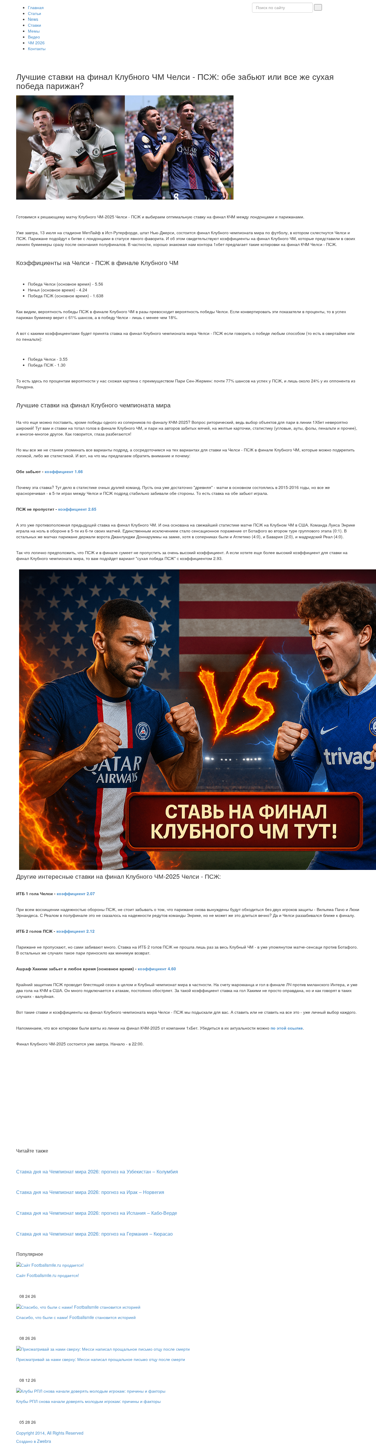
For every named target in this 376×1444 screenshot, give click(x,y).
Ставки (34, 25)
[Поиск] (318, 7)
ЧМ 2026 (36, 42)
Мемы (34, 31)
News (33, 19)
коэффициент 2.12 (75, 931)
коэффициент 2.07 (76, 893)
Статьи (34, 13)
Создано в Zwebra (33, 1441)
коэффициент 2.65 (77, 509)
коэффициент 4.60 (157, 968)
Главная (36, 7)
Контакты (37, 48)
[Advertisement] (188, 1102)
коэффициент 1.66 (64, 471)
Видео (34, 37)
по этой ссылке (287, 1028)
